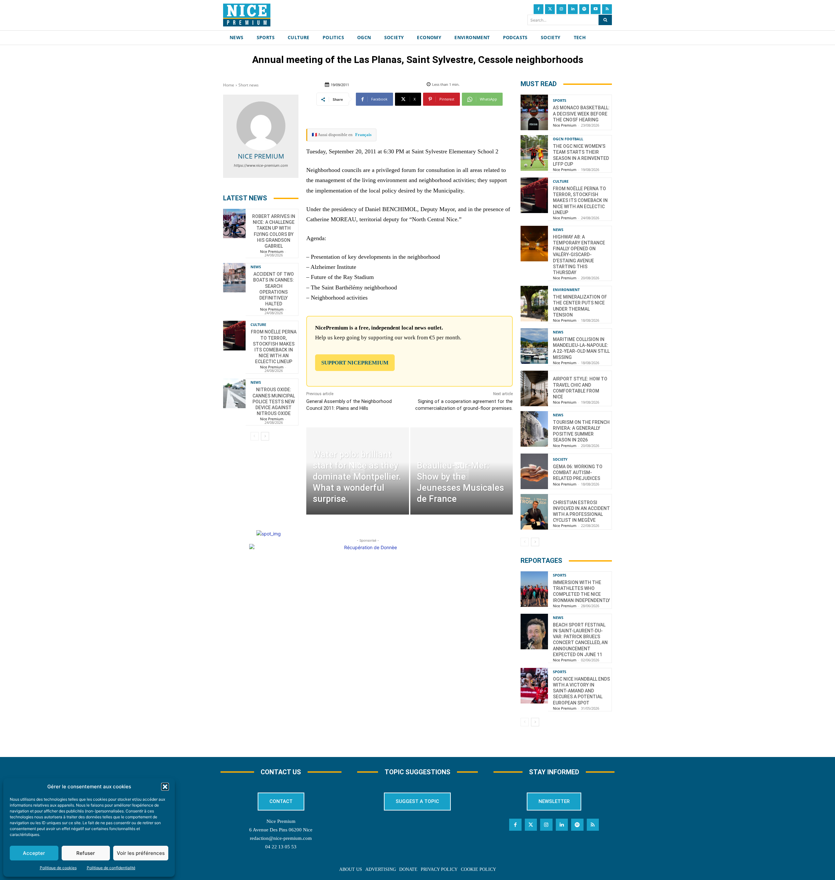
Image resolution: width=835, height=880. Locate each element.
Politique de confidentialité (111, 867)
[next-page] (265, 436)
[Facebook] (538, 9)
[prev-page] (254, 436)
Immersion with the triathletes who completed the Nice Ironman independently (581, 591)
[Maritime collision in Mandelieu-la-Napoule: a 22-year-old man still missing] (534, 346)
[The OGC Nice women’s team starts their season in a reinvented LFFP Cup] (534, 153)
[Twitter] (550, 9)
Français (363, 134)
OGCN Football (568, 139)
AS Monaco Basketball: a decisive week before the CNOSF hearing (581, 113)
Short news (248, 85)
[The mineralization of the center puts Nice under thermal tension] (534, 303)
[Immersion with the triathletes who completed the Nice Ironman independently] (534, 589)
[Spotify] (584, 9)
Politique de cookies (58, 867)
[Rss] (607, 9)
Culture (258, 324)
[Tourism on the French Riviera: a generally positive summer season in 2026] (534, 429)
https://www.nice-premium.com (261, 165)
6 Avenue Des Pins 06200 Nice (280, 829)
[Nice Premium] (260, 125)
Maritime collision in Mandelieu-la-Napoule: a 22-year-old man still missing (581, 348)
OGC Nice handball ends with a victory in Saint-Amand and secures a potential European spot (581, 690)
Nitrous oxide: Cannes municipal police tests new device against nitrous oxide (273, 401)
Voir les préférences (141, 853)
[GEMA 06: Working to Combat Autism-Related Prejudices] (534, 471)
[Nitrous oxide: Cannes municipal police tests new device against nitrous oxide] (234, 393)
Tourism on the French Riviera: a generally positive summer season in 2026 (581, 431)
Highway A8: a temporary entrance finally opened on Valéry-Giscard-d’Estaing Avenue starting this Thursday (579, 254)
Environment (566, 289)
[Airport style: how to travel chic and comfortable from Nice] (534, 388)
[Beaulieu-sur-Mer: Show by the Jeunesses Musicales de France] (461, 471)
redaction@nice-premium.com (281, 838)
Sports (559, 100)
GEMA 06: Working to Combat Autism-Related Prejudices (577, 472)
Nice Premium (261, 156)
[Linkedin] (573, 9)
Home (228, 85)
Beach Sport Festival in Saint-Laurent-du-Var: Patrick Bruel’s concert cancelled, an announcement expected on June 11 (580, 639)
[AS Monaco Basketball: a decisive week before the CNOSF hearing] (534, 112)
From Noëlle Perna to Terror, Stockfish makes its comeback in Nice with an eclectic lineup (580, 200)
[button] (165, 786)
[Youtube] (595, 9)
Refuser (85, 853)
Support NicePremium (354, 363)
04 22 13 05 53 (280, 846)
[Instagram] (561, 9)
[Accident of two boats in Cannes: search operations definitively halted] (234, 277)
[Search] (605, 20)
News (255, 267)
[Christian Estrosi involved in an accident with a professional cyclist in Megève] (534, 512)
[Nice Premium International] (246, 15)
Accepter (34, 853)
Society (560, 459)
